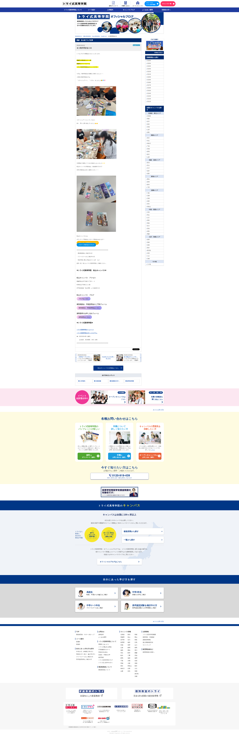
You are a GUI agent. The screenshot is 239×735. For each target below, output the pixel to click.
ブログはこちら (83, 298)
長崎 (136, 663)
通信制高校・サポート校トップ (85, 634)
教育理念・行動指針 (149, 637)
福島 (122, 650)
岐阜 (129, 653)
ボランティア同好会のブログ (88, 243)
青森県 (122, 637)
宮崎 (136, 671)
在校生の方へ (166, 10)
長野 (129, 645)
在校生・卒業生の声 (104, 654)
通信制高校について (104, 670)
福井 (129, 642)
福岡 (136, 658)
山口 (136, 645)
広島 (136, 642)
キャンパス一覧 (166, 3)
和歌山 (130, 666)
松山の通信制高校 (96, 36)
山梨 (122, 671)
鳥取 (136, 639)
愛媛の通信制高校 (87, 36)
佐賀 (136, 660)
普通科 (78, 641)
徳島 (136, 647)
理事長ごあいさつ (103, 644)
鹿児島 (137, 673)
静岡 (129, 647)
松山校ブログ (104, 36)
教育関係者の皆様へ (149, 652)
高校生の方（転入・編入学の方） (86, 654)
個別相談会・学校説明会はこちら (89, 308)
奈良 (129, 671)
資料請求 (101, 634)
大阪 (129, 663)
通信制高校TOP (78, 36)
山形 (122, 647)
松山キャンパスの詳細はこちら (108, 368)
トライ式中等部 (150, 3)
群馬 (122, 658)
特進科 (78, 644)
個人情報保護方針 (148, 642)
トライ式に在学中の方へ (105, 662)
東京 (122, 666)
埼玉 (122, 653)
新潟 (129, 634)
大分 (136, 668)
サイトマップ (147, 645)
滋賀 (129, 658)
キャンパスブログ (129, 10)
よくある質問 (102, 637)
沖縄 (136, 676)
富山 (129, 637)
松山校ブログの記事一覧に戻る (108, 357)
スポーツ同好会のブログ (86, 244)
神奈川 (122, 668)
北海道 (122, 634)
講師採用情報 (147, 639)
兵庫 (129, 668)
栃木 (122, 655)
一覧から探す (129, 540)
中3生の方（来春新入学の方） (85, 651)
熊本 (136, 666)
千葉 (122, 660)
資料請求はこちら (84, 317)
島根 (136, 634)
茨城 (122, 663)
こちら (153, 450)
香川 (136, 650)
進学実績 (101, 657)
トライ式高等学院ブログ (105, 660)
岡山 (136, 637)
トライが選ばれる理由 (104, 647)
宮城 (122, 645)
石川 (129, 639)
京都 (129, 660)
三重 (129, 655)
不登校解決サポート (104, 649)
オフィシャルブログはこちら (111, 562)
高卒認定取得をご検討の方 (84, 659)
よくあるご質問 (147, 10)
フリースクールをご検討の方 (84, 656)
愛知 (129, 650)
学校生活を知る (103, 652)
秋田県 (122, 642)
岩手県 (122, 639)
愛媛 (136, 653)
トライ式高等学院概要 (149, 634)
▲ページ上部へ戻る (158, 409)
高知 (136, 655)
